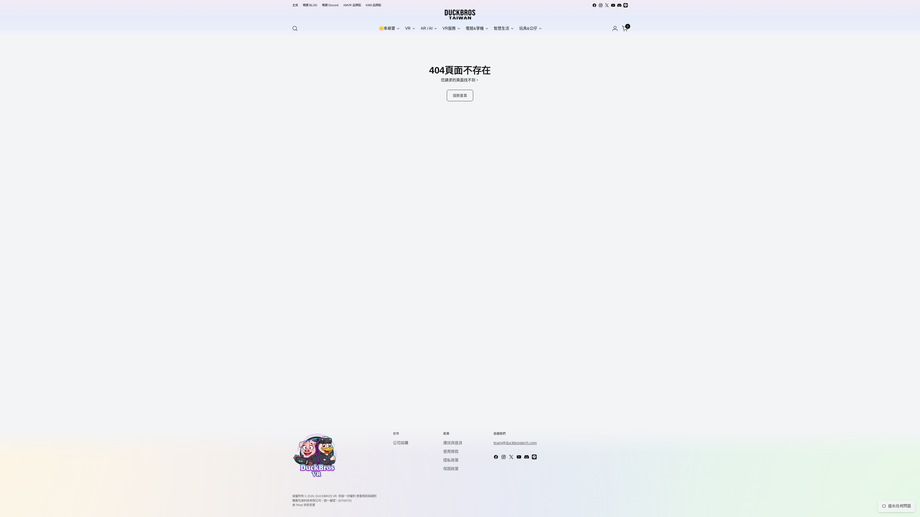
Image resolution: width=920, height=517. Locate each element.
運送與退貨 (452, 443)
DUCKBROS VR (326, 496)
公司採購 (400, 443)
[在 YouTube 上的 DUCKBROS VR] (613, 5)
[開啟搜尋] (295, 28)
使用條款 (451, 452)
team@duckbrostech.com (515, 443)
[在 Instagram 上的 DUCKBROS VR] (600, 5)
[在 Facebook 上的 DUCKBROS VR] (594, 5)
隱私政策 (451, 460)
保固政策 (451, 469)
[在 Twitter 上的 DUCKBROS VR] (607, 5)
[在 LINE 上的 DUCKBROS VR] (625, 5)
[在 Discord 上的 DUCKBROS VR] (619, 5)
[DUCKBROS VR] (460, 14)
